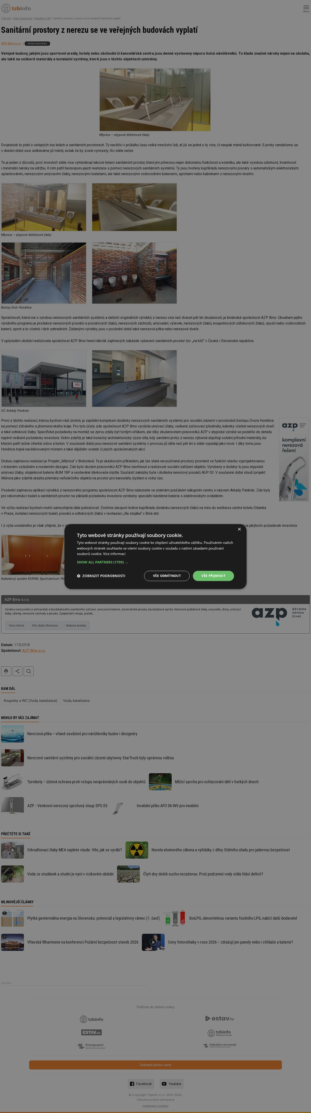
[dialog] (155, 556)
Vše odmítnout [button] (167, 575)
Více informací (114, 554)
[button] (155, 562)
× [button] (239, 529)
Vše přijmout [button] (213, 575)
